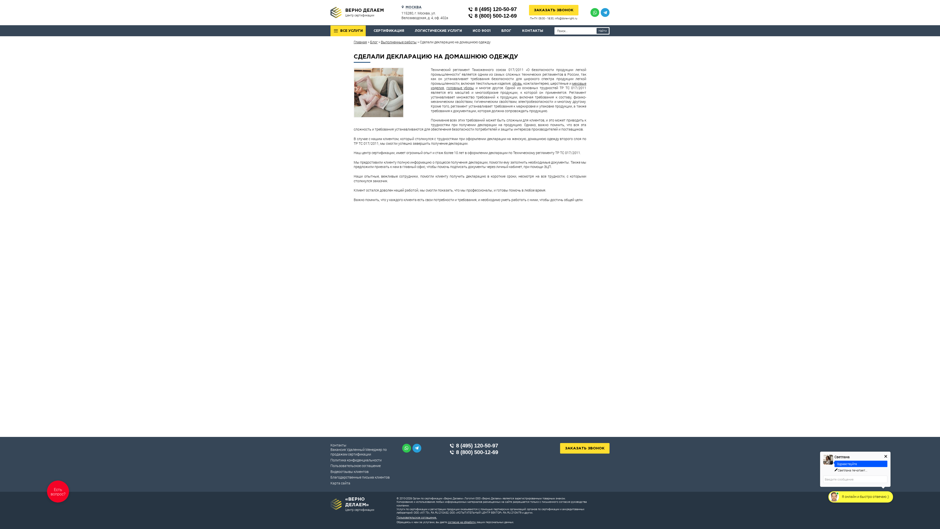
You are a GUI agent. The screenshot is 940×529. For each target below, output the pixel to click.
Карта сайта (340, 483)
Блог (506, 30)
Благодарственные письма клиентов (360, 477)
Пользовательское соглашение (355, 465)
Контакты (532, 30)
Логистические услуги (438, 30)
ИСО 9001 (482, 30)
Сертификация (389, 30)
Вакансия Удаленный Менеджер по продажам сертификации (358, 452)
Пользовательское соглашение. (417, 517)
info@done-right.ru (566, 18)
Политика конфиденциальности (356, 460)
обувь (517, 83)
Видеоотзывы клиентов (349, 471)
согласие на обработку (462, 522)
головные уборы (460, 87)
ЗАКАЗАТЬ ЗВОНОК (554, 10)
